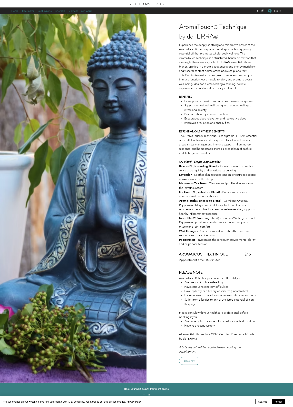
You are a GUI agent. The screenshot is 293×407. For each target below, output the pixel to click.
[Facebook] (257, 11)
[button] (28, 10)
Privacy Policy (134, 401)
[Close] (289, 401)
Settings (262, 401)
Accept (278, 401)
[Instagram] (263, 11)
